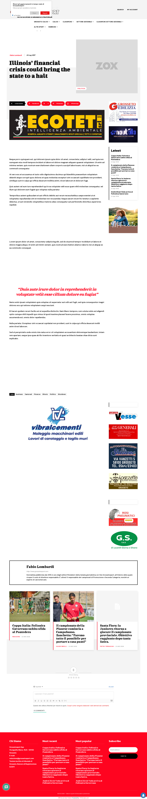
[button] (120, 9)
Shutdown (62, 394)
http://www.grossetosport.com (37, 571)
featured (28, 394)
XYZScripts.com (84, 798)
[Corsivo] (38, 701)
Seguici (45, 13)
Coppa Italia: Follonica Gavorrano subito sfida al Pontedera (121, 157)
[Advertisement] (56, 224)
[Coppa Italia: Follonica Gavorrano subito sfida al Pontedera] (29, 606)
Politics (53, 394)
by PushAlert (17, 15)
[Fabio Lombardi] (18, 572)
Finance (37, 394)
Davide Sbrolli (61, 646)
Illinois (45, 394)
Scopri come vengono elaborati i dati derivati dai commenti (88, 705)
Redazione (16, 637)
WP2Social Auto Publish (65, 798)
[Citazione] (53, 701)
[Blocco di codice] (56, 701)
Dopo (34, 13)
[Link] (59, 701)
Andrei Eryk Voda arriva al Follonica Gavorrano (122, 192)
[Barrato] (44, 701)
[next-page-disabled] (40, 30)
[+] (65, 700)
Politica (81, 88)
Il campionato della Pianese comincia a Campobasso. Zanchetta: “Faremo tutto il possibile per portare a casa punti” (122, 169)
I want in (123, 756)
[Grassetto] (35, 701)
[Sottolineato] (41, 701)
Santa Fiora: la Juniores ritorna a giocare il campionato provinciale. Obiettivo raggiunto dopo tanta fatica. (121, 182)
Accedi (111, 687)
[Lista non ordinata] (50, 701)
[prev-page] (37, 30)
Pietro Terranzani (107, 646)
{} (62, 700)
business (19, 394)
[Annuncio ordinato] (47, 701)
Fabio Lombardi (16, 55)
